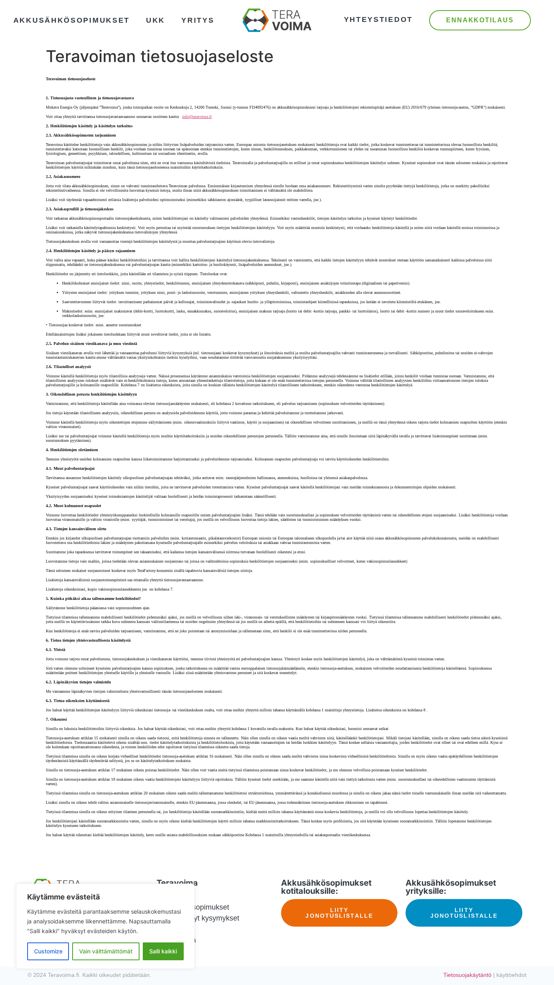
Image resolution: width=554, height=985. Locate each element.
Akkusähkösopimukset (71, 20)
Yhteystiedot (378, 19)
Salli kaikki (163, 951)
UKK (155, 20)
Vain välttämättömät (106, 951)
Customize (48, 951)
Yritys (197, 20)
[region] (105, 926)
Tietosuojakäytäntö (467, 975)
